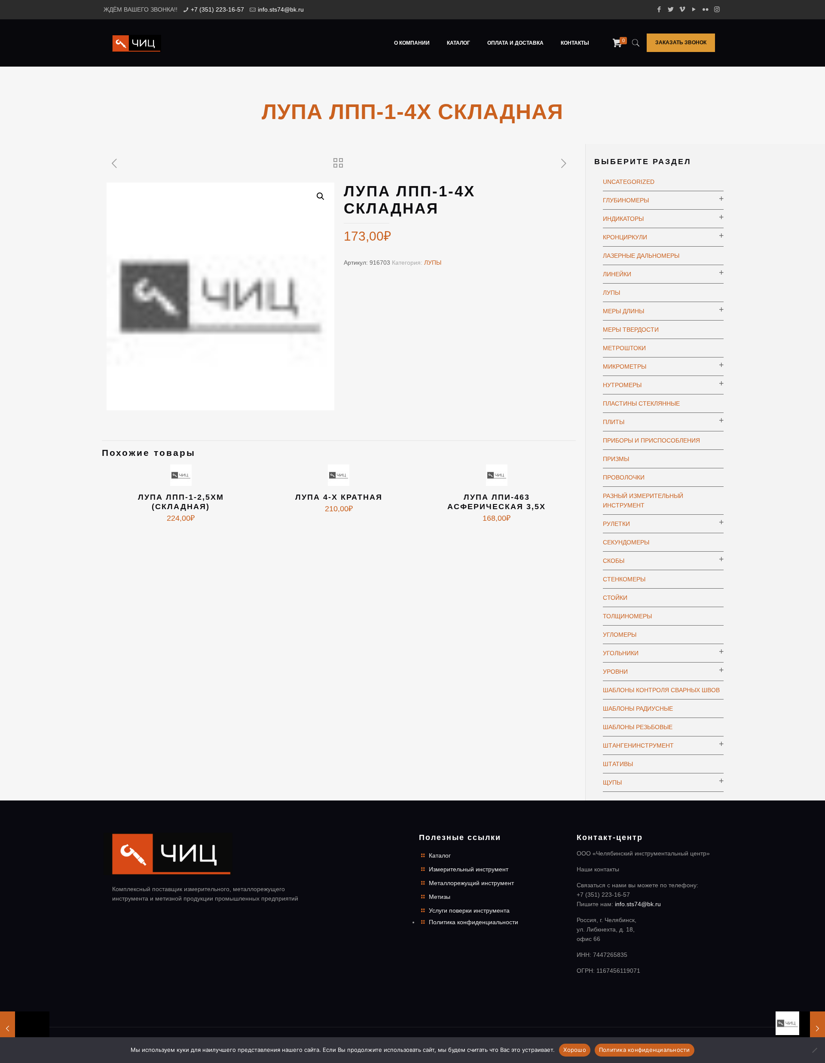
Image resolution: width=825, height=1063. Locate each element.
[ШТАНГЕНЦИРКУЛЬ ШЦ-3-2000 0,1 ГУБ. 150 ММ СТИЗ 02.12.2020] (24, 1028)
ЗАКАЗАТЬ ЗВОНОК (680, 43)
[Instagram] (716, 9)
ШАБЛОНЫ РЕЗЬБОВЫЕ (637, 727)
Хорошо (574, 1049)
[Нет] (814, 1050)
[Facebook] (658, 9)
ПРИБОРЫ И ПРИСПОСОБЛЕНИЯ (651, 440)
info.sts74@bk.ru (281, 9)
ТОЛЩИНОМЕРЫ (627, 616)
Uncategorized (628, 181)
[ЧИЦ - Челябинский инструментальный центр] (136, 43)
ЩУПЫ (612, 782)
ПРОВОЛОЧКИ (624, 477)
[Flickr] (705, 9)
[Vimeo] (682, 9)
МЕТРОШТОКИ (624, 348)
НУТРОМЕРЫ (622, 385)
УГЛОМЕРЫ (619, 634)
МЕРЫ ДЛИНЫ (623, 311)
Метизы (439, 896)
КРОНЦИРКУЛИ (625, 237)
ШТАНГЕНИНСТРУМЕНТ (638, 745)
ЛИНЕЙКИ (617, 274)
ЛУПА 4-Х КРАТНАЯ (338, 497)
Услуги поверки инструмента (469, 910)
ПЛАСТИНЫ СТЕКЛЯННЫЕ (641, 403)
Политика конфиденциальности (473, 922)
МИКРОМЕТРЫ (624, 366)
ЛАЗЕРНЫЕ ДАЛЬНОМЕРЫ (641, 255)
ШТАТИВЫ (618, 764)
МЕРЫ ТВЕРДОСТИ (631, 329)
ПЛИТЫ (613, 421)
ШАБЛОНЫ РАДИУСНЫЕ (638, 708)
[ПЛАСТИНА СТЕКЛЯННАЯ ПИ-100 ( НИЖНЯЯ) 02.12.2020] (800, 1028)
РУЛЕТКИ (616, 523)
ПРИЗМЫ (616, 458)
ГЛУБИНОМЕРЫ (626, 200)
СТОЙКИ (615, 597)
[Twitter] (670, 9)
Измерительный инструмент (468, 869)
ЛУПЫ (432, 262)
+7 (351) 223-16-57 (217, 9)
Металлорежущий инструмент (471, 883)
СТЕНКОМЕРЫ (624, 579)
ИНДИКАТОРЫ (623, 218)
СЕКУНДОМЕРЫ (626, 542)
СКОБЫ (613, 560)
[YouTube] (693, 9)
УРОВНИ (615, 671)
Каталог (440, 855)
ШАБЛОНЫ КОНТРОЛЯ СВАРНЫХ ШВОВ (661, 690)
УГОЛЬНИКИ (621, 653)
